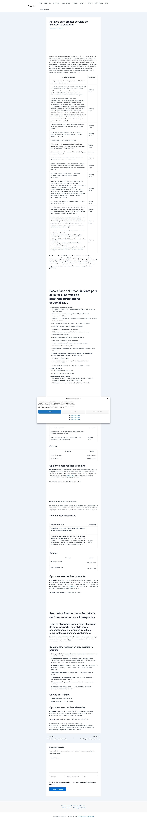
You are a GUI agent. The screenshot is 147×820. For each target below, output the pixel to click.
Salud (40, 3)
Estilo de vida (66, 3)
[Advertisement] (73, 42)
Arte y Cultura (99, 3)
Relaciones (47, 3)
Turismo (90, 3)
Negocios (82, 3)
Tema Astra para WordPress (86, 816)
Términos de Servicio (79, 806)
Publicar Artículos (44, 9)
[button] (108, 399)
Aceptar (50, 411)
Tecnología (56, 3)
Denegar (73, 411)
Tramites (32, 6)
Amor (106, 3)
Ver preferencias (97, 411)
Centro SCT (70, 475)
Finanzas (74, 3)
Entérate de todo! (66, 806)
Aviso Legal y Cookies (75, 415)
